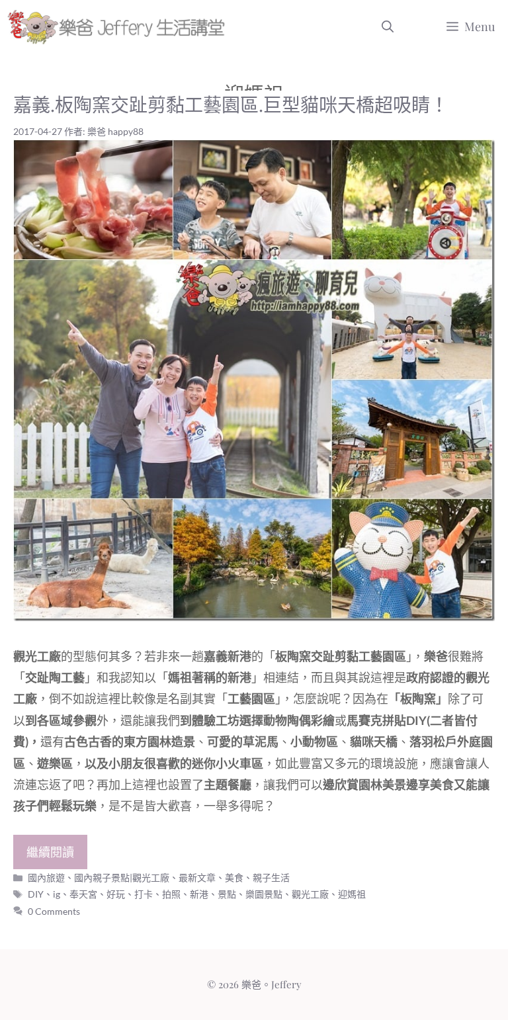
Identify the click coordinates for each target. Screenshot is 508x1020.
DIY (36, 894)
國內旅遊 (46, 877)
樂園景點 (263, 894)
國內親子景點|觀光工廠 (121, 877)
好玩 (115, 894)
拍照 (171, 894)
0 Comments (54, 911)
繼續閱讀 (50, 852)
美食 (234, 877)
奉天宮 (83, 894)
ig (56, 894)
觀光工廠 (310, 894)
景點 (227, 894)
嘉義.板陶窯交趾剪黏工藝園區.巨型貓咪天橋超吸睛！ (230, 104)
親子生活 (271, 877)
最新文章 (197, 877)
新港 (199, 894)
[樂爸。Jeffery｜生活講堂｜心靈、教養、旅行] (119, 26)
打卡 (143, 894)
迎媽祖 (352, 894)
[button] (387, 26)
